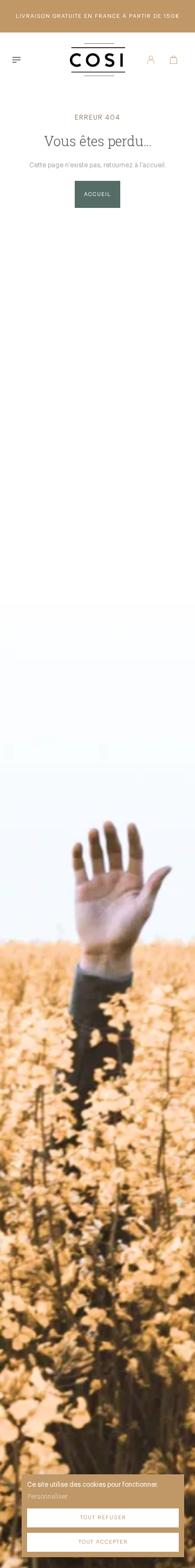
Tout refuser (103, 1517)
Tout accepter (103, 1542)
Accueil (97, 194)
